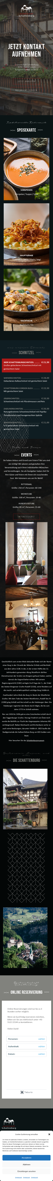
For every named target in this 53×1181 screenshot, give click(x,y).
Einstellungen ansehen (27, 1171)
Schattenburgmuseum (35, 740)
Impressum (18, 1177)
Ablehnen (26, 1164)
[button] (49, 1134)
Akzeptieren (26, 1158)
